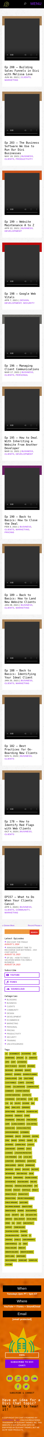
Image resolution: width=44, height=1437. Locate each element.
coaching (29, 1082)
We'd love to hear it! (20, 1407)
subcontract (28, 1223)
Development (13, 231)
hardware (9, 1136)
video (25, 1243)
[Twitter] (26, 1386)
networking (10, 1173)
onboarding (18, 1177)
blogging (9, 1070)
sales (8, 1215)
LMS (20, 1157)
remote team (27, 1206)
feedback (18, 1115)
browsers (19, 1070)
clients (21, 1082)
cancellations (11, 1078)
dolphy (17, 1103)
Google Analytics (23, 1128)
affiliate (20, 1057)
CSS (7, 1103)
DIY (11, 1103)
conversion (10, 1099)
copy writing (21, 1099)
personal (9, 1186)
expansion (26, 1107)
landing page (20, 1144)
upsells (17, 1239)
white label (10, 1256)
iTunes (12, 982)
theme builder (19, 1227)
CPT (36, 1099)
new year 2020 (22, 1173)
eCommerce (13, 1020)
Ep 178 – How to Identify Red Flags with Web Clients (19, 825)
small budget (19, 1219)
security (15, 1215)
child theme (28, 1078)
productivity (23, 1194)
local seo (27, 1157)
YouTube (14, 975)
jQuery (29, 1140)
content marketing (13, 1095)
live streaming (11, 1157)
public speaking (11, 1202)
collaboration (19, 1086)
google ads (10, 1128)
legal (29, 1148)
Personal (22, 375)
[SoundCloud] (34, 1378)
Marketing (11, 80)
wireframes (21, 1256)
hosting (35, 1136)
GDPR (7, 1124)
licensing (9, 1153)
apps (7, 1062)
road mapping (31, 1210)
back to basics (11, 1066)
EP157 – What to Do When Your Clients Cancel (19, 900)
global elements (18, 1124)
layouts (31, 1144)
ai (26, 1057)
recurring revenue (13, 1206)
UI (30, 1235)
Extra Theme (10, 1111)
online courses (31, 1177)
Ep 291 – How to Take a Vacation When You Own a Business (18, 960)
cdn (20, 1078)
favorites (9, 1115)
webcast (22, 1248)
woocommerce (11, 1260)
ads (34, 1053)
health (18, 1136)
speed (8, 1223)
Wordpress (8, 1420)
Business (27, 156)
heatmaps (26, 1136)
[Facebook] (17, 1386)
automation (22, 1062)
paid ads (33, 1181)
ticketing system (12, 1231)
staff (19, 1223)
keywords (9, 1144)
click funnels (11, 1082)
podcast (17, 1190)
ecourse (26, 1103)
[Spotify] (26, 1378)
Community (23, 910)
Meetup (20, 1165)
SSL (13, 1223)
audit (13, 1062)
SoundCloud (17, 989)
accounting (26, 1053)
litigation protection (23, 1153)
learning (20, 1148)
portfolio (26, 1190)
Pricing (9, 532)
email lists (16, 1107)
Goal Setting (32, 1124)
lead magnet (10, 1148)
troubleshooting (12, 1235)
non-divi (8, 1177)
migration (9, 1169)
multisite (35, 1169)
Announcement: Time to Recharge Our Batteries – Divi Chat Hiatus (21, 950)
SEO (22, 1215)
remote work (10, 1210)
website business (27, 1252)
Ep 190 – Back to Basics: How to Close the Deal (21, 520)
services (9, 1219)
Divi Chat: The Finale (17, 942)
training (23, 1231)
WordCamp (23, 1260)
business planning (30, 1074)
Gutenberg (25, 1132)
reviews (21, 1210)
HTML (7, 1140)
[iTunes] (17, 1378)
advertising (10, 1057)
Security (29, 303)
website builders (12, 1252)
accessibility (14, 1053)
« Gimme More (8, 925)
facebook (20, 1111)
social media (31, 1219)
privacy (35, 1190)
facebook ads (32, 1111)
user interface (11, 1243)
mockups (26, 1169)
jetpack (22, 1140)
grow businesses (12, 1132)
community (9, 1091)
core (30, 1099)
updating (9, 1239)
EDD (32, 1103)
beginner (31, 1066)
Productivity (24, 159)
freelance (20, 1119)
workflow (33, 1260)
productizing (10, 1198)
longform (9, 1161)
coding (8, 1086)
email (8, 1107)
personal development (23, 1186)
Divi (17, 1420)
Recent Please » (35, 925)
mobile (17, 1169)
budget (28, 1070)
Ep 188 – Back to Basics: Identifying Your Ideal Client (20, 674)
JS (35, 1140)
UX (20, 1243)
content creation (22, 1091)
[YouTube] (9, 1378)
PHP (36, 1186)
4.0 (6, 1053)
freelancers (31, 1119)
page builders (23, 1181)
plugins (8, 1190)
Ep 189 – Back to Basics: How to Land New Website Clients (20, 598)
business (17, 1074)
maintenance (20, 1161)
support (9, 1227)
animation (32, 1057)
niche (31, 1173)
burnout (9, 1074)
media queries (11, 1165)
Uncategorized (15, 1044)
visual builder (11, 1248)
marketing (31, 1161)
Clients (26, 77)
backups (22, 1066)
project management (26, 1198)
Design (24, 300)
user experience (29, 1239)
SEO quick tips (31, 1215)
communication (32, 1086)
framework (10, 1119)
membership (30, 1165)
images (14, 1140)
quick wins (24, 1202)
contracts (26, 1095)
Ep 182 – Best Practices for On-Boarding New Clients (21, 749)
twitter (24, 1235)
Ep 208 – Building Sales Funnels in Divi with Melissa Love (22, 71)
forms (27, 1115)
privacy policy (11, 1194)
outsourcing (10, 1181)
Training (11, 1041)
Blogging (12, 1000)
